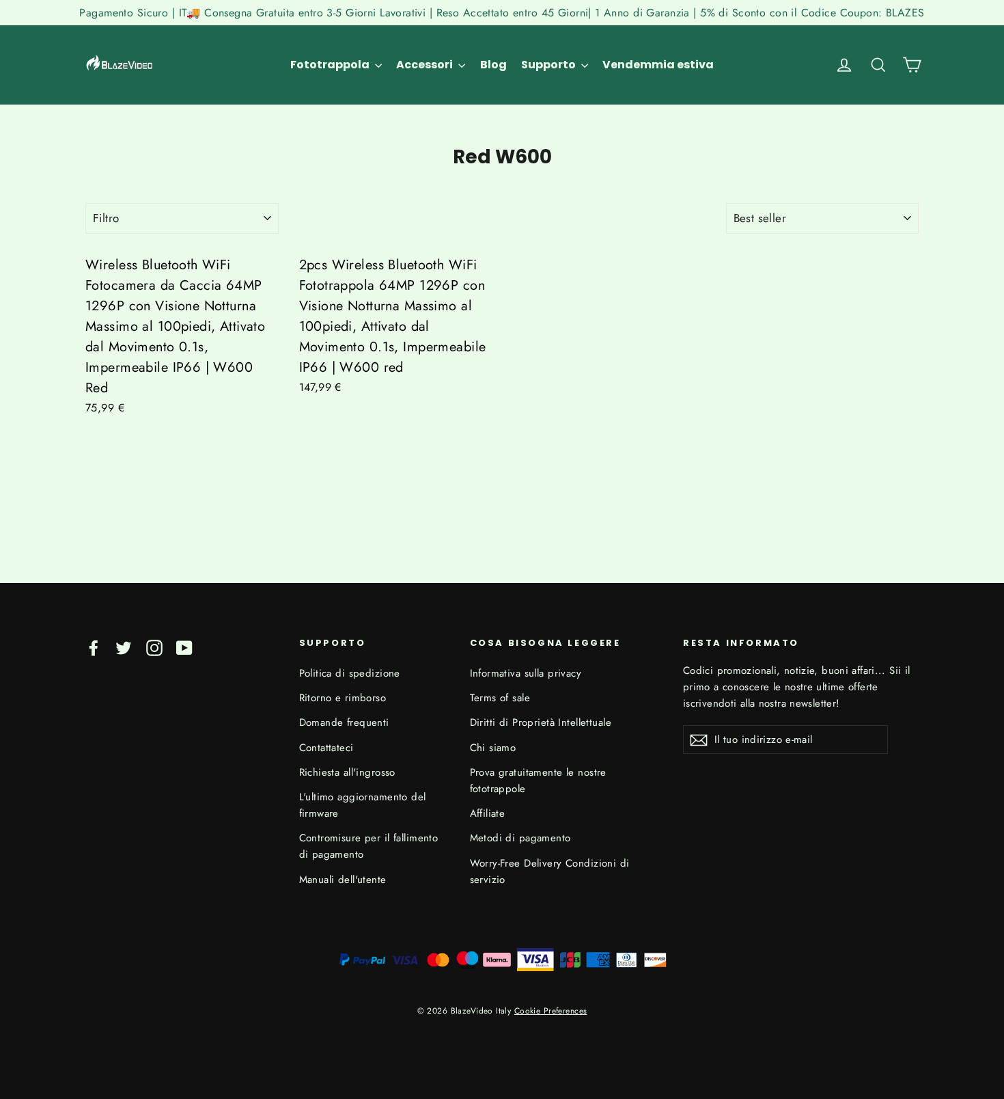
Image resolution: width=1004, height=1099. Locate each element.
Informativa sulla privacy (526, 673)
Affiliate (487, 813)
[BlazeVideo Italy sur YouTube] (184, 647)
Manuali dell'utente (343, 879)
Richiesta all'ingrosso (347, 772)
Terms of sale (500, 697)
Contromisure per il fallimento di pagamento (368, 846)
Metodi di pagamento (520, 837)
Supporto (549, 64)
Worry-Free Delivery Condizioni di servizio (550, 871)
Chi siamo (493, 747)
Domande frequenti (344, 722)
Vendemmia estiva (658, 64)
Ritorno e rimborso (343, 697)
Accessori (425, 64)
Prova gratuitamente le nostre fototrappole (538, 780)
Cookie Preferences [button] (550, 1010)
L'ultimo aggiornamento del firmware (362, 805)
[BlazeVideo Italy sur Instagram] (154, 647)
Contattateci (326, 747)
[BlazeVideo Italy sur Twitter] (123, 647)
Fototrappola (331, 64)
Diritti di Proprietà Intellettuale (540, 722)
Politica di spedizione (349, 673)
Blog (493, 64)
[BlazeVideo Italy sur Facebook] (93, 647)
